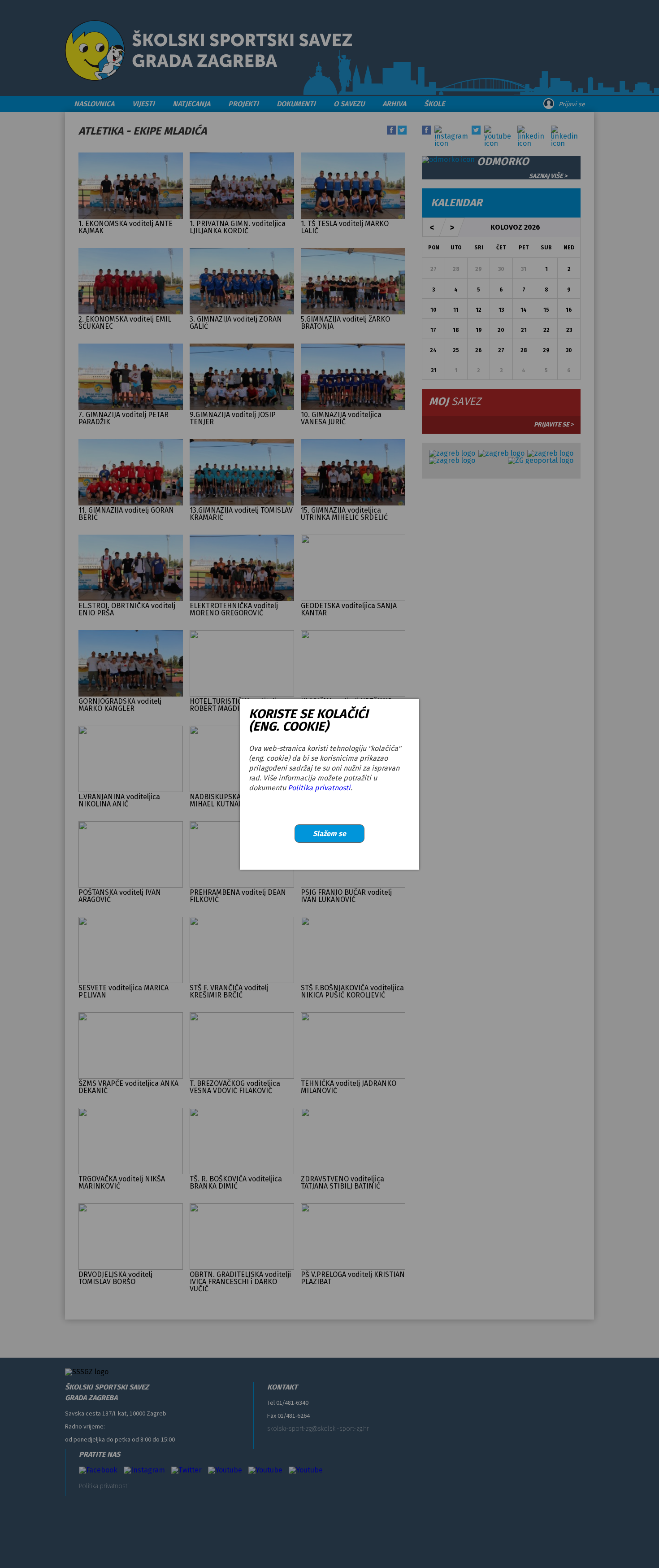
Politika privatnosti (319, 788)
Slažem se (329, 833)
